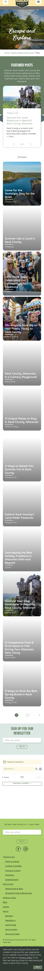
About (5, 912)
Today (22, 777)
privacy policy (25, 958)
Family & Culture (13, 871)
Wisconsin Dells (12, 934)
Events (6, 907)
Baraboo (9, 916)
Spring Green (11, 930)
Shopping (9, 875)
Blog (5, 902)
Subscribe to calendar (21, 783)
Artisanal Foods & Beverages (18, 893)
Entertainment (11, 880)
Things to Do (9, 857)
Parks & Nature (12, 862)
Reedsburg (10, 921)
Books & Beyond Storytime (22, 53)
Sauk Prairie (10, 925)
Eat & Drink (8, 884)
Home (6, 53)
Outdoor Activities (13, 866)
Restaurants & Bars (14, 889)
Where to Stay (9, 898)
